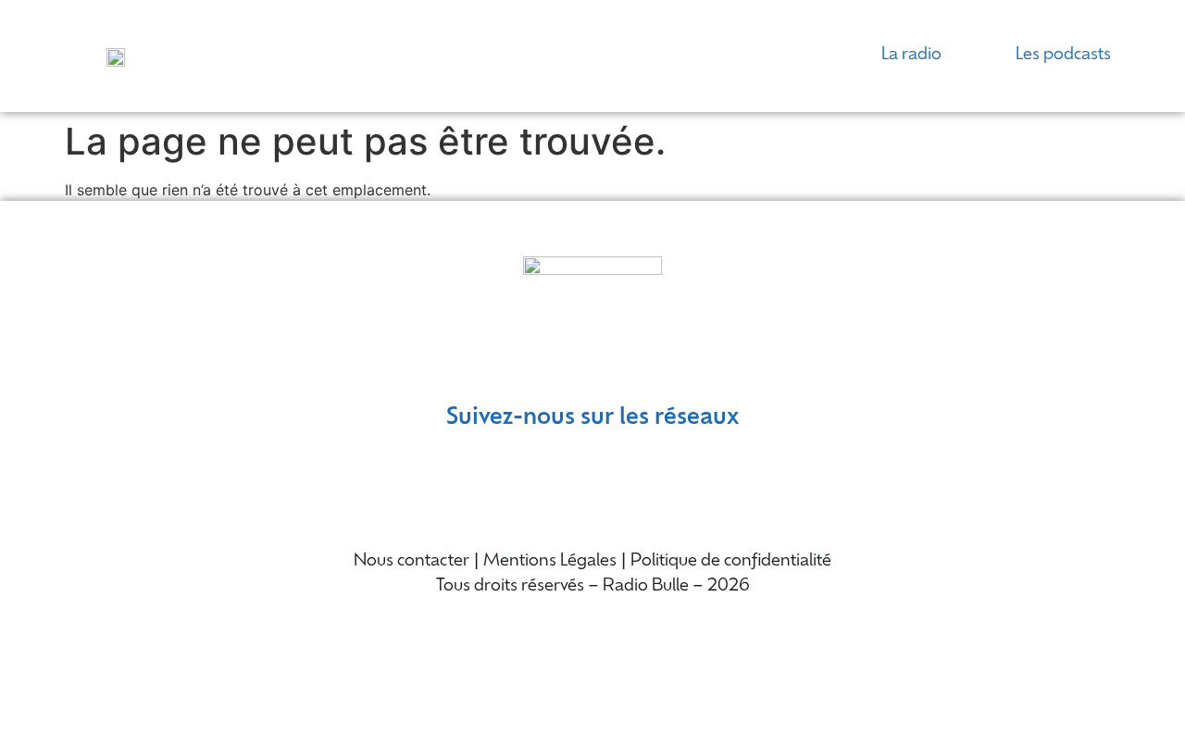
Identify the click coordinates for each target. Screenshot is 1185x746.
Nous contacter (411, 561)
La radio (911, 55)
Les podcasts (1063, 55)
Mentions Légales (550, 561)
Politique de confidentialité (730, 561)
